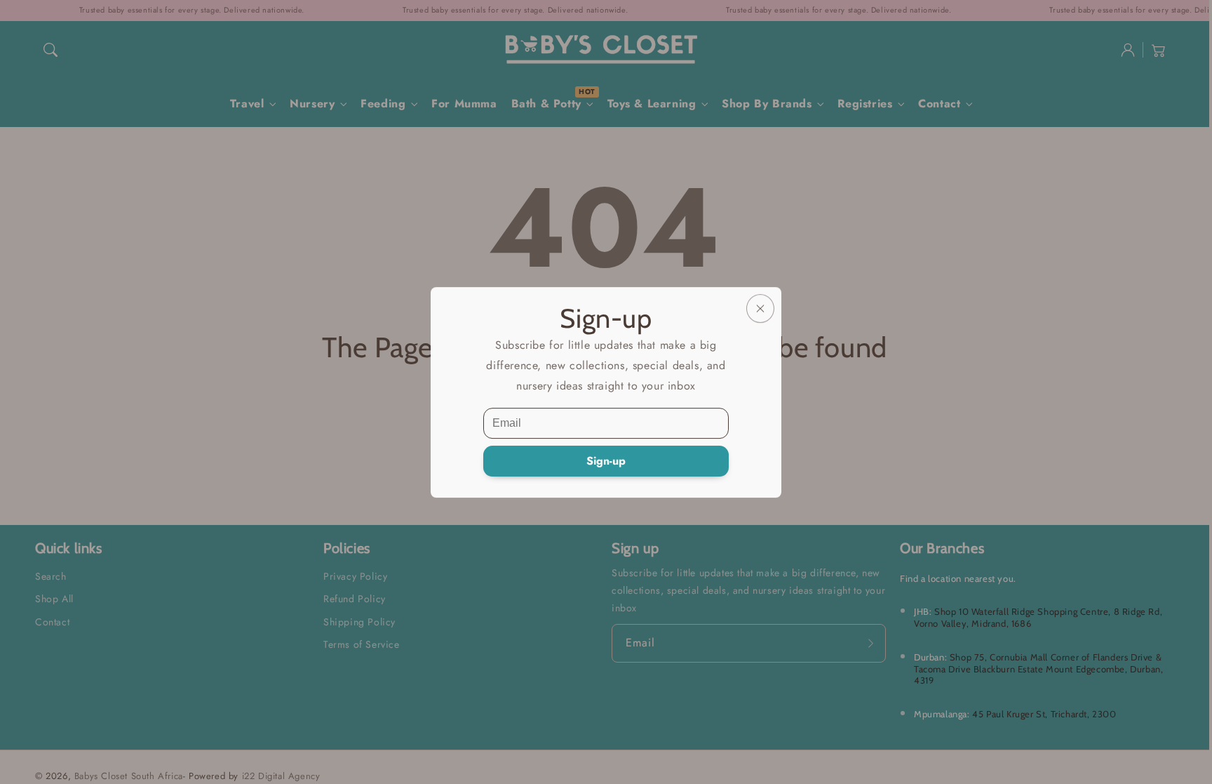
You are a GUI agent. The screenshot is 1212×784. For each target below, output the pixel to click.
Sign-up (606, 461)
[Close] (760, 308)
